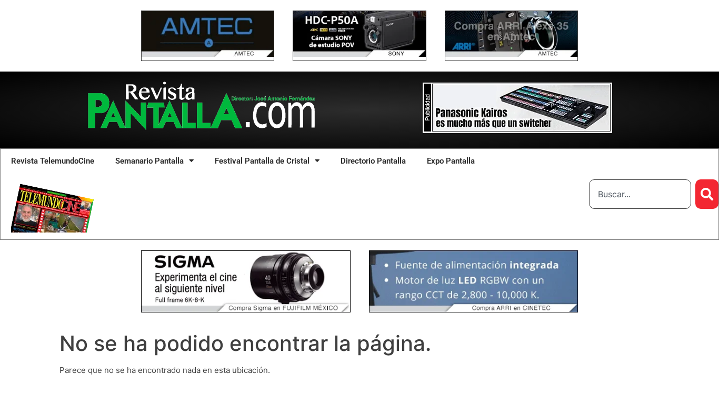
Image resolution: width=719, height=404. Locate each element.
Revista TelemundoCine (52, 161)
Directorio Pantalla (373, 161)
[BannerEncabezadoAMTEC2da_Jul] (208, 54)
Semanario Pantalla (149, 161)
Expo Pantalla (451, 161)
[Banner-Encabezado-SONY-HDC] (359, 54)
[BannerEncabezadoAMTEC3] (511, 54)
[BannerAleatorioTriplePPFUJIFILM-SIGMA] (246, 310)
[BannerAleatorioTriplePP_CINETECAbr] (473, 310)
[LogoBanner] (517, 130)
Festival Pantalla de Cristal (262, 161)
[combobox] (640, 194)
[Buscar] (706, 194)
